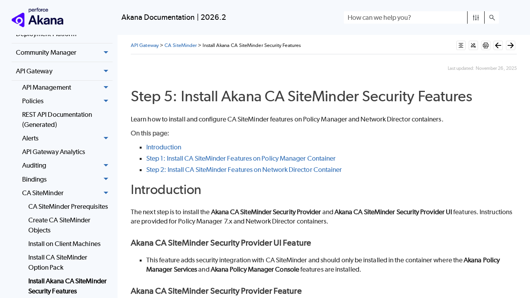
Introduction (163, 147)
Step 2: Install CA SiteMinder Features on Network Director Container (244, 169)
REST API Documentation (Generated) (57, 119)
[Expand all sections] (461, 45)
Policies (33, 101)
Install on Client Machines (64, 244)
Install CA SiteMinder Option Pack (58, 262)
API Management (46, 87)
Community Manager (46, 52)
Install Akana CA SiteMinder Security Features (67, 286)
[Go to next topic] (510, 45)
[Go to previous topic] (498, 45)
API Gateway (34, 71)
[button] (476, 17)
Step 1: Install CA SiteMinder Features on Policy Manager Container (241, 158)
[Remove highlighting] (473, 45)
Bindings (34, 179)
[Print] (485, 45)
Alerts (30, 138)
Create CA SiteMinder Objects (59, 225)
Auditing (34, 165)
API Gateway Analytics (53, 152)
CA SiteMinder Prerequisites (68, 206)
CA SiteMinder (43, 193)
